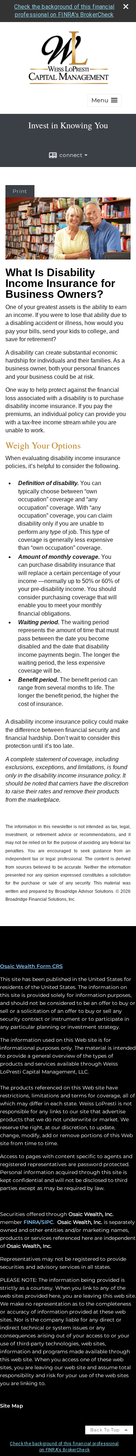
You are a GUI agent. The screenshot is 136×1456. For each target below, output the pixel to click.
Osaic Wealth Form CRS (31, 966)
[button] (104, 100)
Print (20, 191)
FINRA (32, 1222)
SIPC (47, 1222)
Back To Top (105, 1430)
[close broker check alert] (126, 6)
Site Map (11, 1406)
